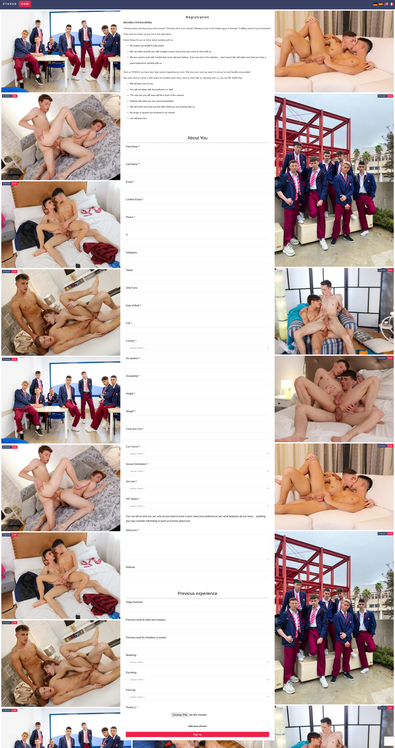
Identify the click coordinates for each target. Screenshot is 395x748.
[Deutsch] (375, 4)
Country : (131, 341)
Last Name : (133, 164)
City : (129, 323)
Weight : (131, 411)
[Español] (381, 4)
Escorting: (131, 672)
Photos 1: (132, 707)
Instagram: (131, 252)
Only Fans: (132, 287)
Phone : (130, 217)
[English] (386, 4)
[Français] (391, 4)
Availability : (133, 376)
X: (127, 234)
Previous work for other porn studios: (146, 619)
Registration (197, 17)
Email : (130, 182)
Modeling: (131, 655)
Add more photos (197, 726)
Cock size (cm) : (135, 429)
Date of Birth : (134, 305)
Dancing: (131, 690)
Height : (130, 393)
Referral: (130, 567)
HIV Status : (133, 499)
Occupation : (133, 358)
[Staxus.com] (16, 5)
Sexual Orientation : (137, 464)
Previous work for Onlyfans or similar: (146, 637)
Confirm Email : (135, 199)
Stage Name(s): (171, 597)
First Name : (167, 142)
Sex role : (131, 481)
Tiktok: (129, 270)
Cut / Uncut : (133, 446)
